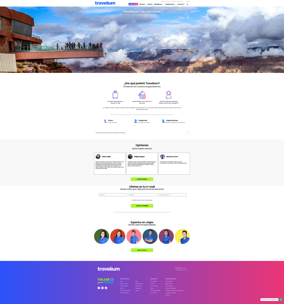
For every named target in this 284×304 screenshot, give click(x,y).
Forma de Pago (169, 286)
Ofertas (149, 4)
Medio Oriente (138, 286)
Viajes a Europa (124, 283)
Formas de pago (165, 1)
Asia (136, 281)
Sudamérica (138, 288)
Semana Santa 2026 (155, 290)
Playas (152, 288)
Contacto (168, 295)
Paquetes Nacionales (125, 290)
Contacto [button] (181, 4)
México (122, 288)
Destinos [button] (142, 4)
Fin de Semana (154, 286)
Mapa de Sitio (169, 283)
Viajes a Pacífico (124, 286)
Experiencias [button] (158, 4)
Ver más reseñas (142, 179)
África (121, 281)
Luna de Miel (153, 281)
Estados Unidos (139, 283)
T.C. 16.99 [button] (187, 1)
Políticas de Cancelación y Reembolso (174, 290)
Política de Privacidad (171, 288)
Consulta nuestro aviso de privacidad (142, 200)
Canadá (137, 290)
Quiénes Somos (169, 281)
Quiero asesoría (142, 250)
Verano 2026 (153, 292)
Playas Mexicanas (124, 292)
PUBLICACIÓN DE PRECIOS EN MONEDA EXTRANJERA (110, 133)
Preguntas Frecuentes (177, 1)
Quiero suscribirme (142, 206)
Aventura (152, 283)
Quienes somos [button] (169, 4)
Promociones (133, 4)
